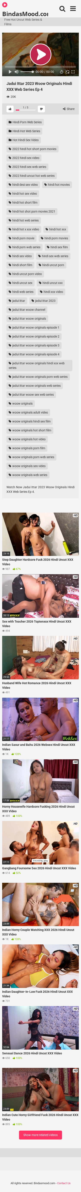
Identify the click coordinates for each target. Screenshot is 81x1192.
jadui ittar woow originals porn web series (40, 376)
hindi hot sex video (24, 193)
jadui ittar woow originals (29, 318)
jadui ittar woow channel (28, 309)
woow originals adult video (30, 412)
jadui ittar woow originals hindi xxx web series (37, 365)
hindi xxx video (53, 292)
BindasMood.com (25, 13)
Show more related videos (40, 1135)
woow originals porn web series (33, 457)
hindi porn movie (23, 238)
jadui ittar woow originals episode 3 (35, 345)
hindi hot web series (25, 220)
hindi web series (22, 292)
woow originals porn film (28, 448)
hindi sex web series (54, 256)
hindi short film (22, 265)
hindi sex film (59, 247)
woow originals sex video (29, 466)
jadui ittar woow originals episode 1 (35, 327)
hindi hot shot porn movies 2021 (33, 211)
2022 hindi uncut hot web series (33, 175)
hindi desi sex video (25, 184)
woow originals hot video (29, 439)
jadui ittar (18, 300)
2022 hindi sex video (25, 158)
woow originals (22, 403)
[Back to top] (73, 1183)
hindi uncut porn (53, 265)
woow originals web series (29, 475)
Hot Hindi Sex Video (25, 140)
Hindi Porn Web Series (27, 122)
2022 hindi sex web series (29, 167)
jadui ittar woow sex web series (33, 394)
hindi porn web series (26, 247)
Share (70, 109)
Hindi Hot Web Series (26, 131)
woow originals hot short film (31, 430)
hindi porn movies (56, 238)
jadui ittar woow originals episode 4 (35, 354)
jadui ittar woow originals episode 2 (35, 336)
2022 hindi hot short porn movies (34, 149)
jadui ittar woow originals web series (36, 385)
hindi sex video (22, 256)
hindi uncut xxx (52, 283)
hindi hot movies (58, 184)
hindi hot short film (24, 202)
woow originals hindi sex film (31, 421)
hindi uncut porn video (27, 274)
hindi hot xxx (57, 229)
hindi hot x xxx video (25, 229)
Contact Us (64, 1183)
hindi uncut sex (22, 283)
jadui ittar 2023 (45, 300)
